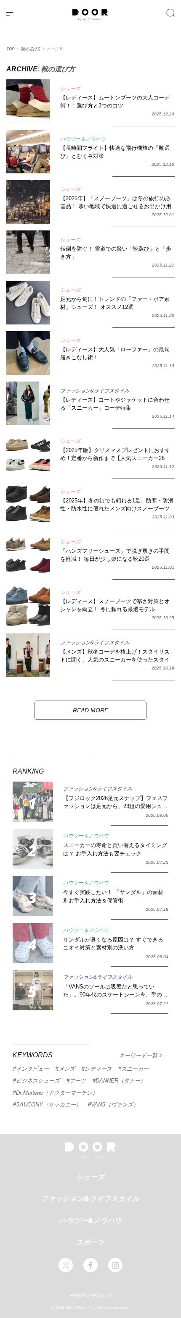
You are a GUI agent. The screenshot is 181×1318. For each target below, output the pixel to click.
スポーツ (90, 1242)
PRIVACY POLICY (91, 1295)
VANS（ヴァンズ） (114, 1104)
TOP (10, 49)
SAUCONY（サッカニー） (48, 1104)
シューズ (90, 1176)
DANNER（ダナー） (121, 1080)
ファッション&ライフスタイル (90, 1198)
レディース (98, 1069)
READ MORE (90, 710)
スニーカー (135, 1069)
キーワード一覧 (139, 1055)
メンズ (67, 1069)
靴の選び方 (31, 49)
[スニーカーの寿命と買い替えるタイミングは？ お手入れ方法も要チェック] (33, 849)
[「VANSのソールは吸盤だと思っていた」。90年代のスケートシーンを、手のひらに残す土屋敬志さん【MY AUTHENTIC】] (33, 990)
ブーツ (77, 1080)
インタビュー (32, 1069)
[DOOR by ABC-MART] (90, 18)
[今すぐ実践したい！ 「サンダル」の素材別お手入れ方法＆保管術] (33, 896)
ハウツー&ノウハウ (90, 1220)
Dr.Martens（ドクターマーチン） (57, 1093)
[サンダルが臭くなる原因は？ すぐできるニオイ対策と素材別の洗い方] (33, 943)
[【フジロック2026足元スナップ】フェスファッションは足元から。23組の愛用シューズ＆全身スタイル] (33, 802)
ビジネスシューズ (38, 1080)
